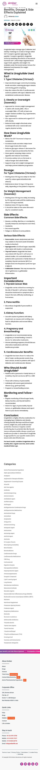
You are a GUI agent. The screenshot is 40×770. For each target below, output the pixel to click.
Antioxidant (7, 516)
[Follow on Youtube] (36, 764)
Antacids (6, 484)
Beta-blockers (8, 548)
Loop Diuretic (8, 582)
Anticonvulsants (9, 496)
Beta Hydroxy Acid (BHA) (11, 545)
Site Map (20, 754)
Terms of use (6, 752)
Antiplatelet (7, 519)
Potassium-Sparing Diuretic (12, 605)
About (4, 666)
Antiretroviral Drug (9, 524)
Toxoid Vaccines (9, 628)
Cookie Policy (33, 752)
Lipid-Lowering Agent (10, 579)
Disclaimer (24, 752)
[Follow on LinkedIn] (32, 764)
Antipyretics (7, 522)
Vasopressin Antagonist (11, 643)
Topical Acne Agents (10, 625)
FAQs (3, 712)
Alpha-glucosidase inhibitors (12, 473)
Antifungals (7, 504)
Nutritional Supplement (11, 602)
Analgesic (7, 475)
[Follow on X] (29, 764)
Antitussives (7, 530)
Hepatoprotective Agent (11, 571)
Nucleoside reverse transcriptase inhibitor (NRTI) (18, 597)
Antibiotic (7, 490)
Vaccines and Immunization (12, 640)
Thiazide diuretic (9, 622)
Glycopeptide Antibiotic (11, 568)
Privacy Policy (15, 752)
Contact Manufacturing (9, 677)
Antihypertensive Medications (13, 510)
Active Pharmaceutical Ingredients (12, 680)
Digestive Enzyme (9, 565)
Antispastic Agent (9, 527)
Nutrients (7, 599)
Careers (4, 718)
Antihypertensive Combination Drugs (15, 507)
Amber (17, 16)
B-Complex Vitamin (9, 542)
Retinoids (7, 614)
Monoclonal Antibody (10, 588)
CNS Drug (7, 559)
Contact (4, 721)
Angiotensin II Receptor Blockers (13, 478)
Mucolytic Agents (9, 591)
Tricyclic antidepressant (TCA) (13, 634)
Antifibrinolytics (8, 501)
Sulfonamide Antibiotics (11, 620)
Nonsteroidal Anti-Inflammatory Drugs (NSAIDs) (18, 594)
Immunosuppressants (10, 573)
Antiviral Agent (8, 536)
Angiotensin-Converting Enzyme (13, 481)
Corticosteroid (8, 562)
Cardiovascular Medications (12, 556)
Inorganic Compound (10, 576)
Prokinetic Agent (9, 608)
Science (4, 671)
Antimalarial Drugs (9, 513)
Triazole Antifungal (9, 631)
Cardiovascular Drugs (10, 553)
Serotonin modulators (10, 617)
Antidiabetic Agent (9, 499)
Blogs (3, 715)
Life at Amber (6, 723)
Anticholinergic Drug (10, 493)
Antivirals (7, 20)
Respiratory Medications (11, 611)
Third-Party (5, 674)
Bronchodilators (8, 550)
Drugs (3, 669)
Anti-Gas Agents (9, 487)
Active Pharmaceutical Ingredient (14, 470)
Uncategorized (8, 637)
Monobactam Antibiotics (11, 585)
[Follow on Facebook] (21, 764)
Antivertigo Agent (9, 533)
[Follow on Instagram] (25, 764)
